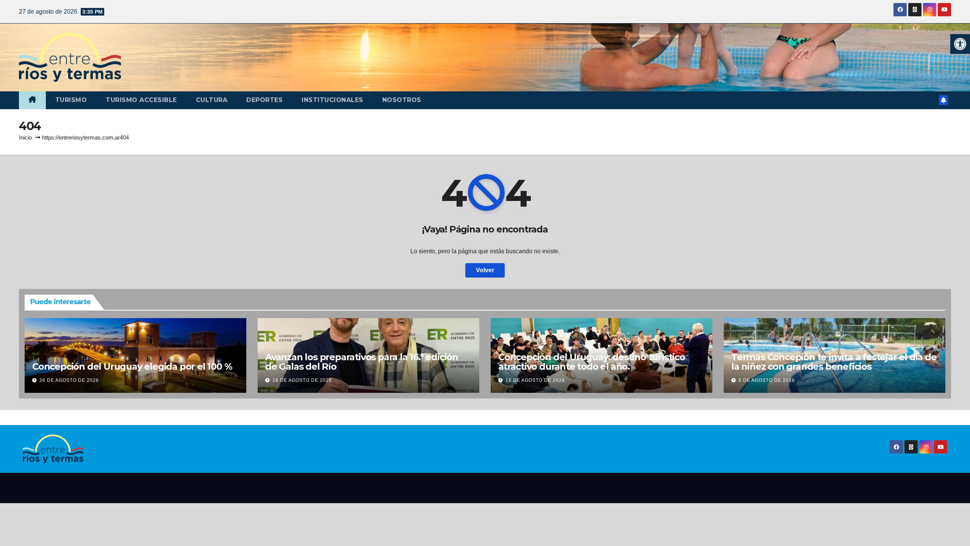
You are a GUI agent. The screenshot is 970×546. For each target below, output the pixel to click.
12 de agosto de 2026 (535, 380)
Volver (485, 270)
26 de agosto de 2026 (69, 380)
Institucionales (332, 100)
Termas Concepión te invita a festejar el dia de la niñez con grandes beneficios (834, 361)
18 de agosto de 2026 (302, 380)
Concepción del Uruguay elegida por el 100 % (132, 366)
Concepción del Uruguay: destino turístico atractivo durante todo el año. (591, 361)
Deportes (264, 100)
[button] (960, 44)
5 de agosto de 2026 (766, 380)
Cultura (212, 100)
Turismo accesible (141, 100)
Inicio (25, 137)
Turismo (71, 100)
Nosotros (401, 100)
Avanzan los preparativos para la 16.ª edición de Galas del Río (361, 361)
